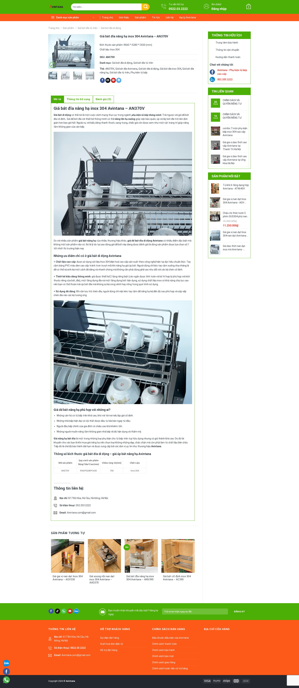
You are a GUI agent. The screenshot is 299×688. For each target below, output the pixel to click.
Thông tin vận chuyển (227, 49)
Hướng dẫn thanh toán (228, 57)
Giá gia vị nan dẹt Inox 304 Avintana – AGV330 (68, 578)
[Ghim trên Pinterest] (113, 80)
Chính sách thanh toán (164, 643)
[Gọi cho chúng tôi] (63, 611)
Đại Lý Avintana (187, 17)
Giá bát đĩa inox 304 (170, 68)
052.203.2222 (225, 79)
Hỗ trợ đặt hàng (108, 650)
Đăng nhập (218, 9)
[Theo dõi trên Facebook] (51, 611)
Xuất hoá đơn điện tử (111, 643)
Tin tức (156, 17)
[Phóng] (52, 65)
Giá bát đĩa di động (111, 28)
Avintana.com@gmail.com (81, 512)
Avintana (70, 681)
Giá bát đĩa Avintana (126, 68)
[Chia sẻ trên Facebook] (102, 80)
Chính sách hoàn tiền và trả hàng (170, 668)
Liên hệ (169, 17)
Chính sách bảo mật (163, 656)
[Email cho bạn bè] (107, 80)
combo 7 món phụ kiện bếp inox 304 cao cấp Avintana (235, 132)
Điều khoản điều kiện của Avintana (170, 637)
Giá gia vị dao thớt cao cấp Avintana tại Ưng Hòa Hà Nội (235, 160)
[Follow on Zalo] (76, 611)
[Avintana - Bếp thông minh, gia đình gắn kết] (57, 7)
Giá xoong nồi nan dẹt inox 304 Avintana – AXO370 (101, 579)
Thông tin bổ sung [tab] (78, 99)
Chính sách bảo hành (163, 650)
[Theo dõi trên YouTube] (70, 611)
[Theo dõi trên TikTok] (57, 611)
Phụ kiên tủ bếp (139, 72)
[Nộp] (145, 7)
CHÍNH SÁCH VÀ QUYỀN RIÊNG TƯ (232, 102)
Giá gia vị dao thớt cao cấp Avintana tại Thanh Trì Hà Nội (235, 146)
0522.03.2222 (178, 9)
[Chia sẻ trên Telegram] (118, 80)
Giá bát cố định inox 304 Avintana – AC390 (177, 578)
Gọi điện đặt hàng (109, 637)
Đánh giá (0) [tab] (103, 99)
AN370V (109, 68)
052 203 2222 (83, 505)
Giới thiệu (124, 17)
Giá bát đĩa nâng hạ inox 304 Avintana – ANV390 (140, 578)
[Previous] (54, 51)
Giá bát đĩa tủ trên (87, 28)
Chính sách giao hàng (163, 662)
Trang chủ (107, 17)
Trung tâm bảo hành (227, 42)
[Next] (89, 51)
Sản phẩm (140, 17)
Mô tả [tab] (57, 99)
